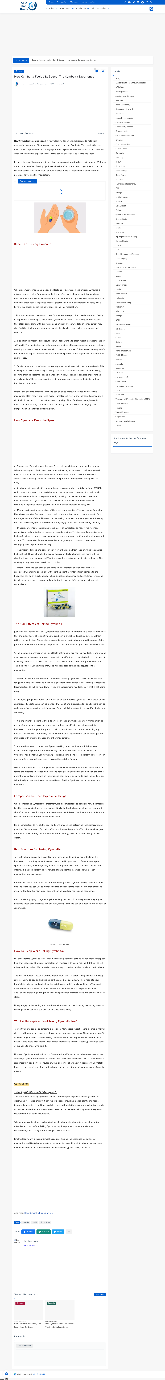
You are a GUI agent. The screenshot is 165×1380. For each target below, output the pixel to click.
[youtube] (129, 2)
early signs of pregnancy (126, 184)
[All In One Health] (28, 6)
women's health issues (125, 421)
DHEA (118, 162)
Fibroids (119, 201)
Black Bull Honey (123, 105)
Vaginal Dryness (122, 412)
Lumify (118, 289)
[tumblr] (146, 2)
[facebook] (124, 2)
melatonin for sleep (123, 302)
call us (92, 2)
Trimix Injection (122, 403)
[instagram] (151, 2)
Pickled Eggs (121, 355)
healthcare (120, 232)
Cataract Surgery (123, 122)
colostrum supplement (125, 135)
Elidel (118, 188)
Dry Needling (121, 171)
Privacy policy (62, 2)
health (35, 1222)
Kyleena (119, 263)
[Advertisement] (82, 36)
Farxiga (119, 192)
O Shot (118, 337)
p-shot (118, 346)
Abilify (118, 78)
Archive (84, 2)
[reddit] (142, 2)
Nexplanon (120, 329)
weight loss (81, 8)
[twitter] (133, 2)
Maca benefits (121, 294)
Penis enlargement (123, 351)
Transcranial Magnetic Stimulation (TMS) (133, 399)
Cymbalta (19, 71)
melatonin (120, 298)
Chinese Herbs (122, 131)
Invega (118, 245)
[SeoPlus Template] (15, 1374)
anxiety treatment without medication (131, 83)
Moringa (119, 316)
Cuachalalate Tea (123, 144)
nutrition (50, 8)
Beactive (119, 100)
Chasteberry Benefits (124, 127)
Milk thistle (120, 311)
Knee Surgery (121, 258)
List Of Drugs (45, 1222)
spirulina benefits (98, 8)
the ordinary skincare (124, 386)
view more (100, 1294)
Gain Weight (121, 206)
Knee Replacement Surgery (127, 254)
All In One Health (30, 1246)
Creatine (119, 140)
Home (51, 2)
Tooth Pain (120, 395)
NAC (118, 320)
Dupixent (119, 179)
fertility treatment (122, 197)
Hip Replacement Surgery (126, 236)
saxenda (119, 364)
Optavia (119, 342)
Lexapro (119, 272)
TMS (118, 390)
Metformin (120, 307)
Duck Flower (121, 175)
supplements (121, 381)
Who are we (74, 2)
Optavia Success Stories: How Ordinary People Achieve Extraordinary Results (64, 58)
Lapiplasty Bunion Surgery (127, 267)
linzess (118, 276)
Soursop (119, 373)
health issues (65, 8)
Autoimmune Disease (125, 96)
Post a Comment (24, 1346)
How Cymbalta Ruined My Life (38, 1213)
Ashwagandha (121, 91)
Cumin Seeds (121, 149)
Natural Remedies (123, 324)
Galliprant (119, 210)
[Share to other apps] (69, 1231)
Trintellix (119, 408)
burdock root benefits (124, 118)
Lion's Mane (121, 280)
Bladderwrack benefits (125, 109)
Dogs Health (121, 166)
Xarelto (118, 425)
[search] (151, 9)
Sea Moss (120, 368)
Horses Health (122, 241)
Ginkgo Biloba (121, 219)
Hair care (119, 223)
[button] (28, 1231)
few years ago (21, 1321)
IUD (117, 250)
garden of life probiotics (125, 214)
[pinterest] (138, 2)
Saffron (119, 359)
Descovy (119, 157)
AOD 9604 (120, 87)
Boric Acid (120, 113)
